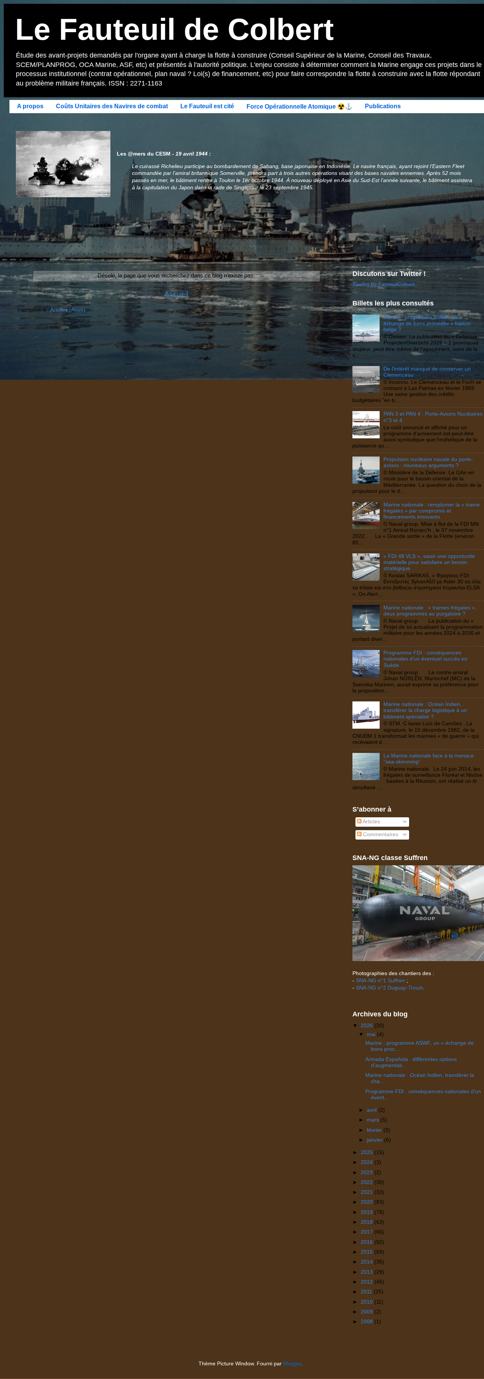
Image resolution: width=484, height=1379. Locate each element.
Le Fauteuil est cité (207, 106)
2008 (367, 1321)
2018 (367, 1222)
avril (372, 1110)
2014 (367, 1262)
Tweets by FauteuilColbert (383, 284)
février (375, 1130)
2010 (367, 1302)
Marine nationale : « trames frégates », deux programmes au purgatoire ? (429, 611)
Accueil (176, 294)
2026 (367, 1025)
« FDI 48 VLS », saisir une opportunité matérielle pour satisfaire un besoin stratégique (429, 562)
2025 (367, 1152)
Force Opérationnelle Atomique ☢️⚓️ (299, 106)
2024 (367, 1162)
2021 (367, 1192)
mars (373, 1120)
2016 (367, 1242)
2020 (367, 1202)
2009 (367, 1312)
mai (372, 1034)
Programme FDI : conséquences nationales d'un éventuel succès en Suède (425, 659)
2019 (367, 1212)
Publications (383, 106)
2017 (367, 1232)
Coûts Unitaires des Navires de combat (112, 106)
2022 (367, 1182)
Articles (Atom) (67, 310)
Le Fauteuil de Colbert (174, 29)
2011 (367, 1292)
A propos (30, 106)
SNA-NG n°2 (389, 988)
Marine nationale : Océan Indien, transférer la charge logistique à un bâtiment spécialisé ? (425, 710)
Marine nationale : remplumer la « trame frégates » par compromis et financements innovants (431, 511)
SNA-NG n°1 (380, 980)
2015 (367, 1252)
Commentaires (379, 834)
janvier (375, 1140)
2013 (367, 1272)
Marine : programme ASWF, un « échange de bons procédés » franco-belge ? (427, 323)
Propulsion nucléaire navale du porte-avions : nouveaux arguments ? (428, 462)
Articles (370, 821)
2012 (367, 1282)
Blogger (292, 1364)
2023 (367, 1172)
